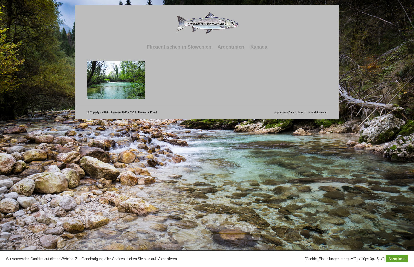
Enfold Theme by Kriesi (143, 112)
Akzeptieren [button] (397, 259)
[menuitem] (179, 47)
